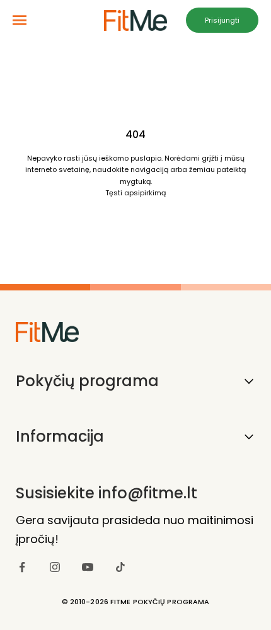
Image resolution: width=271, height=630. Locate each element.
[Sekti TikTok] (120, 567)
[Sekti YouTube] (87, 567)
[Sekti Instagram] (55, 567)
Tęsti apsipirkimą (135, 193)
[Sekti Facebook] (22, 567)
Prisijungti (222, 20)
